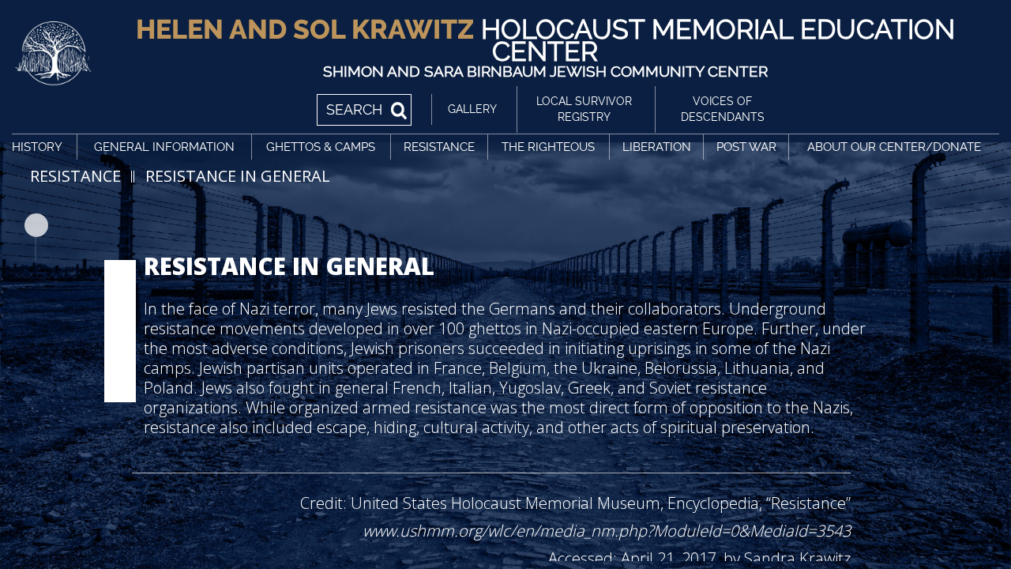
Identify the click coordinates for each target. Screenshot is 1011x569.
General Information (164, 147)
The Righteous (548, 147)
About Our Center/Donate (894, 147)
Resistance (439, 147)
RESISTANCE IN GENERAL (237, 176)
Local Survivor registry (584, 109)
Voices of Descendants (723, 109)
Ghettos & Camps (320, 147)
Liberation (656, 147)
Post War (746, 147)
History (37, 147)
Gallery (472, 109)
